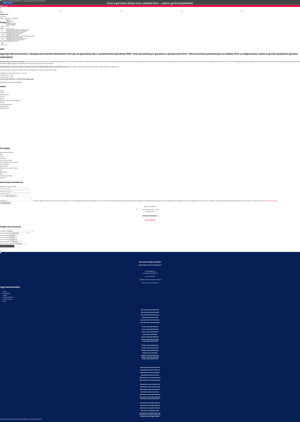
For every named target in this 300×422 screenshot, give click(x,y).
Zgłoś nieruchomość (9, 27)
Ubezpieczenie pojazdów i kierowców (17, 30)
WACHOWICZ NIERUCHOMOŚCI (150, 262)
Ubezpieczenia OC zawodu (14, 37)
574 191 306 (8, 3)
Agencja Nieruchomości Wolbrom (150, 372)
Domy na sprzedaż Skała (150, 334)
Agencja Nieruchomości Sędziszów (150, 380)
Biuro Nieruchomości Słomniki (150, 312)
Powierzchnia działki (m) (7, 244)
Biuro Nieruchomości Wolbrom (150, 315)
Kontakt (5, 43)
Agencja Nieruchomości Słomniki (150, 370)
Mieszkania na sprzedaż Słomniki (150, 387)
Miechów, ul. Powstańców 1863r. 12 (11, 1)
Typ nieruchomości (6, 233)
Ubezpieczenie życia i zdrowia (15, 32)
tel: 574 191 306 (150, 220)
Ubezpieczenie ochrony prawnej (16, 38)
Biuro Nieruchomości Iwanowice (150, 320)
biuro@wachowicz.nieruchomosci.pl (34, 1)
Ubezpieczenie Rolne (12, 35)
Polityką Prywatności (270, 201)
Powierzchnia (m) (5, 242)
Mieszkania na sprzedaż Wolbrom (150, 389)
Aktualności (6, 42)
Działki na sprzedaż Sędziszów (150, 355)
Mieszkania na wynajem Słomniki (150, 405)
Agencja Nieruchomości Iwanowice (150, 377)
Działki (8, 22)
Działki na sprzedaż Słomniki (150, 348)
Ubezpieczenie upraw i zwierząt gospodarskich (20, 36)
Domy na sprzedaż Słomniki (150, 329)
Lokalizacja (3, 231)
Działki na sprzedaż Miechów (150, 345)
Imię (1, 189)
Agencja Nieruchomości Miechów (150, 367)
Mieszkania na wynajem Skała (150, 410)
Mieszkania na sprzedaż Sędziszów (150, 394)
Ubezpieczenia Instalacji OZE (15, 40)
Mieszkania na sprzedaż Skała (150, 392)
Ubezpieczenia (7, 28)
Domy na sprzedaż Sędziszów (150, 337)
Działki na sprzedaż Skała (150, 353)
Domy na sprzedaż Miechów (150, 326)
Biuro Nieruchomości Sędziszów (150, 322)
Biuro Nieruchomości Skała (150, 317)
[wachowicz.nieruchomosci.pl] (6, 12)
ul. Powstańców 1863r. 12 (150, 273)
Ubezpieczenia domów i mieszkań (16, 31)
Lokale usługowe (11, 23)
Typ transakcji (4, 235)
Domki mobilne (10, 25)
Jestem (2, 196)
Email (1, 193)
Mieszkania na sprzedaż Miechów (150, 384)
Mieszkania (9, 21)
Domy (8, 20)
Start (4, 17)
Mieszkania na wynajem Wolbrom (150, 408)
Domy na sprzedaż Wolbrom (150, 332)
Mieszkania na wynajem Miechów (150, 403)
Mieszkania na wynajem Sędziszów (150, 413)
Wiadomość (3, 201)
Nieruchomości (7, 18)
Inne (7, 26)
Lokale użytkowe (8, 297)
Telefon (2, 191)
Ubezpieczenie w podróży (14, 33)
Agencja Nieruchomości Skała (150, 375)
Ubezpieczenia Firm (12, 41)
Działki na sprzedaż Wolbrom (150, 350)
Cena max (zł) (4, 239)
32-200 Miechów (150, 271)
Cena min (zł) (4, 237)
